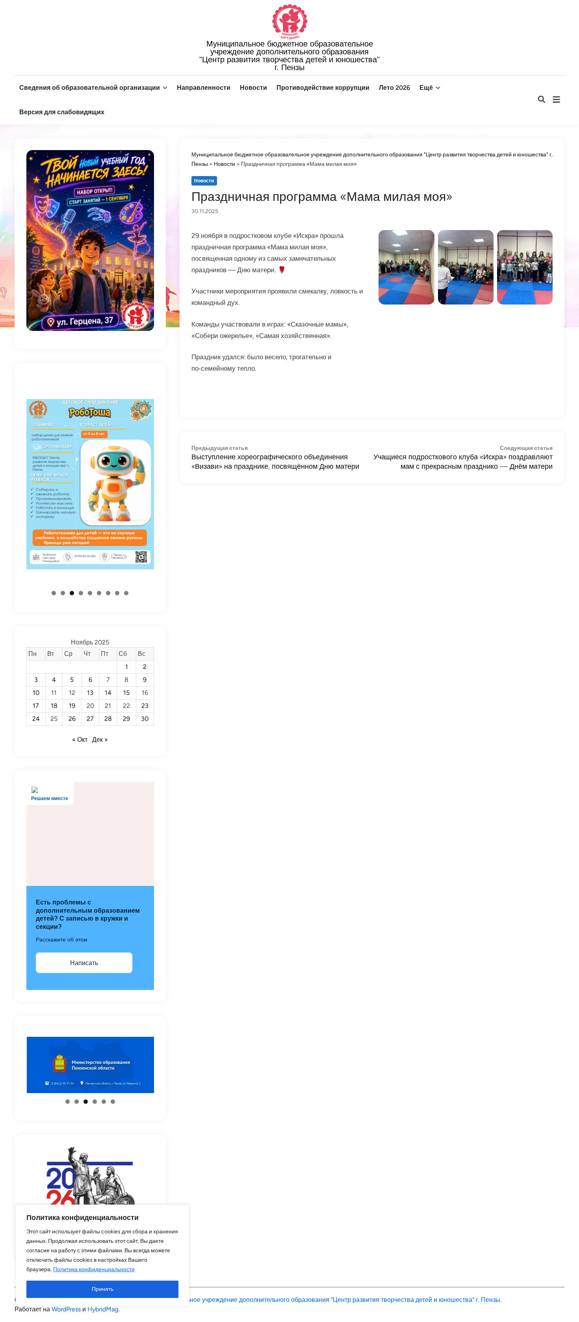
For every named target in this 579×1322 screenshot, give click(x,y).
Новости (253, 87)
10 (36, 692)
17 (36, 705)
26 (72, 718)
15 (126, 692)
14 (108, 692)
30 (144, 718)
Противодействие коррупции (323, 87)
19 (72, 705)
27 (90, 718)
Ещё (426, 87)
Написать (84, 963)
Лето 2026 (394, 87)
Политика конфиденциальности (94, 1269)
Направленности (203, 87)
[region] (102, 1255)
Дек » (100, 739)
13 (90, 692)
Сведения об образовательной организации (89, 87)
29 (126, 718)
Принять (102, 1289)
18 (54, 705)
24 (36, 718)
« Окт (79, 739)
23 (144, 705)
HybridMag (102, 1309)
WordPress (66, 1309)
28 (108, 718)
